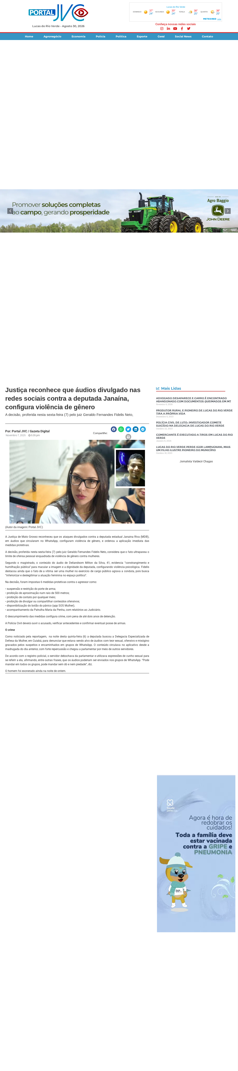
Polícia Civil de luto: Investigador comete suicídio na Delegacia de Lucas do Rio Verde (190, 424)
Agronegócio (52, 36)
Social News (183, 36)
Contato (207, 36)
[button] (10, 211)
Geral (161, 36)
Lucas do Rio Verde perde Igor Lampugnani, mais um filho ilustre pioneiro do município (193, 448)
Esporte (142, 36)
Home (29, 36)
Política (121, 36)
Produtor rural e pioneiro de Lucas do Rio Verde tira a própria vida (194, 412)
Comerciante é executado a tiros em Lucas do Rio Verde (194, 436)
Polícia (100, 36)
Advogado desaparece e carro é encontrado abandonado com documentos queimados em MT (193, 399)
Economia (78, 36)
